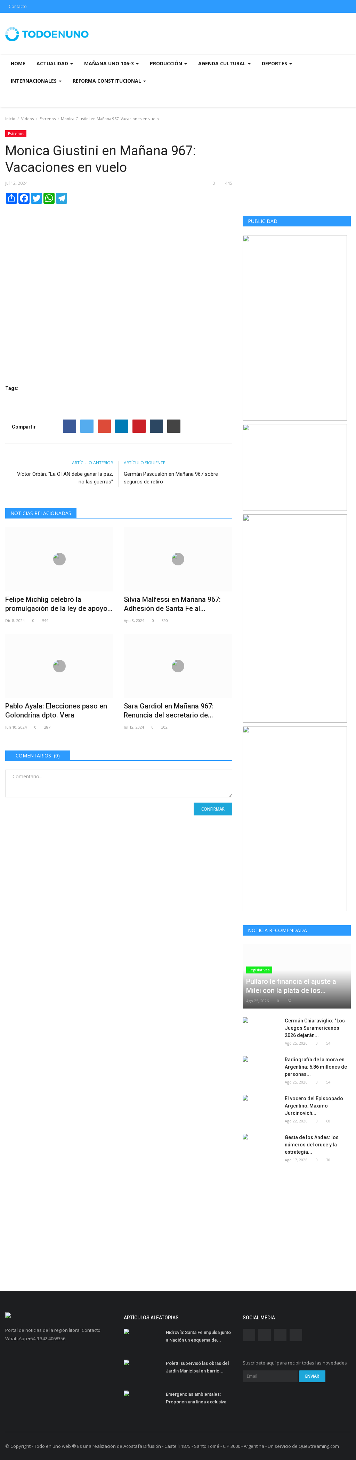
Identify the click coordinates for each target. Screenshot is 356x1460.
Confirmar (213, 809)
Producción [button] (167, 63)
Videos (27, 118)
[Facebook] (69, 426)
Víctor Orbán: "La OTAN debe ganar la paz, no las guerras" (65, 478)
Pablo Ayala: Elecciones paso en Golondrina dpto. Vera (56, 710)
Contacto (18, 6)
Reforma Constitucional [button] (108, 80)
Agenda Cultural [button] (222, 63)
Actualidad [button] (53, 63)
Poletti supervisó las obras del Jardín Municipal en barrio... (197, 1367)
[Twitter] (87, 426)
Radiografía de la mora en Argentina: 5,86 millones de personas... (316, 1067)
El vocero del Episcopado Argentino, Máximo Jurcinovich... (314, 1106)
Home (18, 63)
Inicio (10, 118)
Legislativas (259, 969)
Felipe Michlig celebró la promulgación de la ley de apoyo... (59, 604)
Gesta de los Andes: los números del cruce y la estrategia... (312, 1145)
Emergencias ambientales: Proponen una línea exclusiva (196, 1398)
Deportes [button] (275, 63)
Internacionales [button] (34, 80)
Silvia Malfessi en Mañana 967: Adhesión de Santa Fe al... (172, 604)
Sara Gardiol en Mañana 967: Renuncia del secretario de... (169, 710)
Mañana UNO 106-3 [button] (109, 63)
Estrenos (48, 118)
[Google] (104, 426)
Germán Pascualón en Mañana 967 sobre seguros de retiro (171, 478)
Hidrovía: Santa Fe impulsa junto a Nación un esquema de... (198, 1336)
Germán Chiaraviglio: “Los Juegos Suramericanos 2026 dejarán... (315, 1028)
